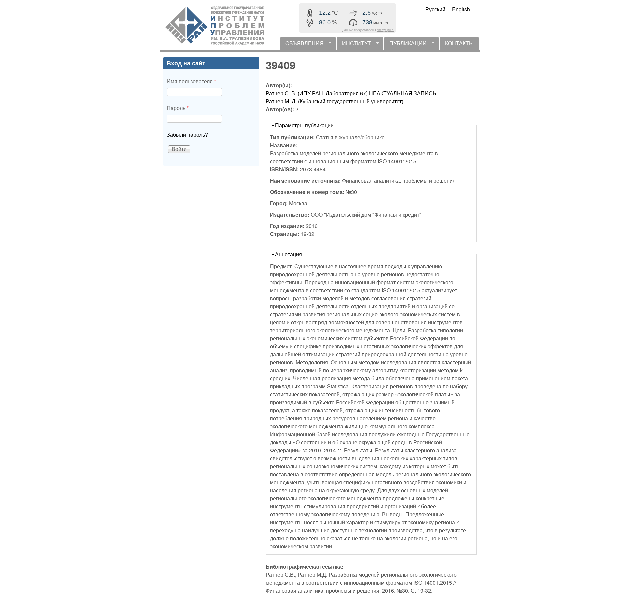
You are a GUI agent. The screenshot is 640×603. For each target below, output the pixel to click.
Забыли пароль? (187, 134)
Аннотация (288, 254)
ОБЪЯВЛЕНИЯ (302, 44)
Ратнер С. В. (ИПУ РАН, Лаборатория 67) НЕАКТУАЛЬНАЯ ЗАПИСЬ (351, 93)
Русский (435, 9)
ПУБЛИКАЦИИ (405, 44)
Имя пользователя (191, 81)
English (461, 9)
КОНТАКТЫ (459, 43)
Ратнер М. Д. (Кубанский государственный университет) (334, 101)
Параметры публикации (304, 125)
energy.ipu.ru (385, 30)
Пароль (178, 108)
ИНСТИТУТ (354, 44)
